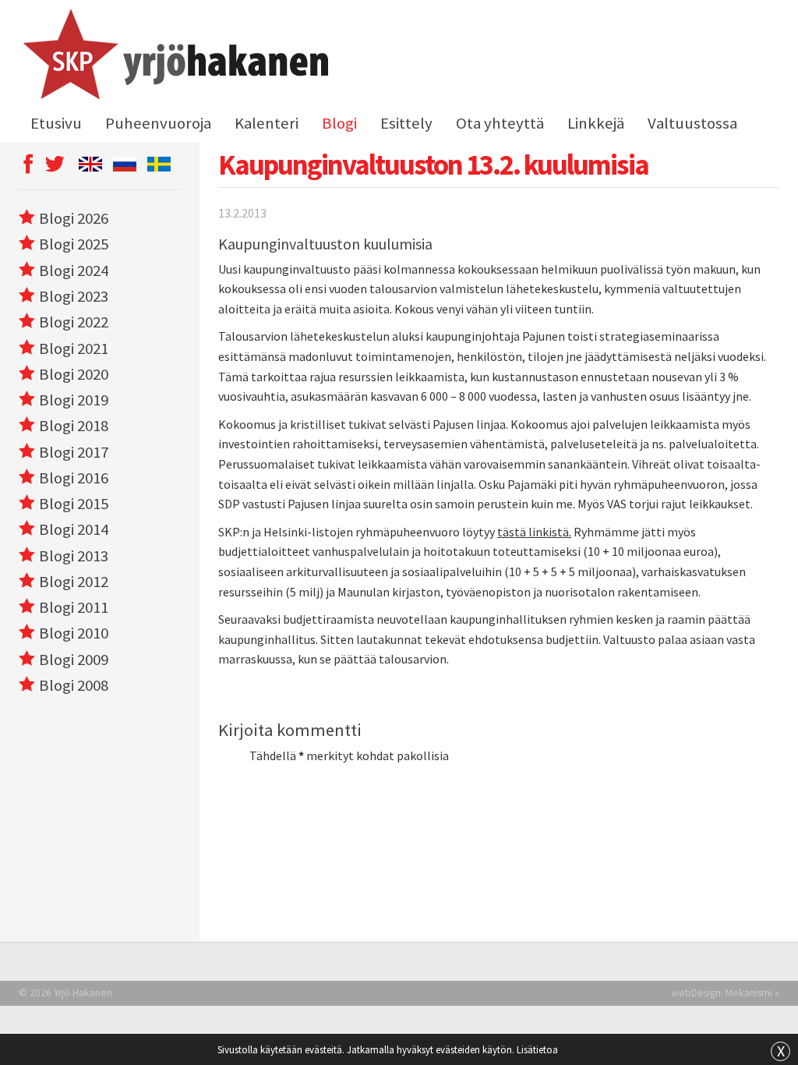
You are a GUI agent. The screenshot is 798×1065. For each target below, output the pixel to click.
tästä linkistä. (534, 532)
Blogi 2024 (73, 270)
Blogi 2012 (73, 581)
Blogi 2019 (73, 400)
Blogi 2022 (73, 322)
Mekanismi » (752, 993)
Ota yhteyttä (500, 123)
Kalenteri (266, 123)
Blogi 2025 (73, 244)
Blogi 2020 (73, 374)
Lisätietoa (537, 1049)
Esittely (406, 123)
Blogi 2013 (73, 556)
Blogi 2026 (73, 218)
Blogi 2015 (73, 504)
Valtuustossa (692, 123)
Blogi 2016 (73, 478)
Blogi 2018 (73, 426)
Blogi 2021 (73, 348)
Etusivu (56, 123)
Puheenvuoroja (158, 123)
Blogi (339, 123)
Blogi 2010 (73, 633)
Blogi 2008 (73, 685)
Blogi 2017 (73, 452)
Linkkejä (595, 123)
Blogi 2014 (73, 529)
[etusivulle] (173, 57)
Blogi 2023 (73, 296)
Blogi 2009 (73, 659)
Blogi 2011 (73, 607)
